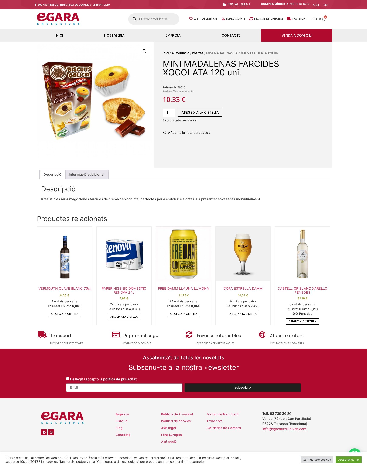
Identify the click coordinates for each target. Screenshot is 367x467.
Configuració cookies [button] (317, 459)
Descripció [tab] (52, 174)
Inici (59, 35)
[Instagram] (51, 432)
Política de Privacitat (177, 414)
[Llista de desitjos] (191, 18)
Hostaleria (114, 35)
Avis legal (168, 428)
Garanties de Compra (224, 428)
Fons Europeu (171, 435)
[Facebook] (44, 432)
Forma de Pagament (223, 414)
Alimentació (180, 53)
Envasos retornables (268, 18)
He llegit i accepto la (103, 379)
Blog (119, 428)
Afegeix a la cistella (200, 112)
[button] (144, 51)
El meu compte (235, 18)
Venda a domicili (297, 35)
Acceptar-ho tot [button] (348, 459)
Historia (121, 421)
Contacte (231, 35)
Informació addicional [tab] (86, 174)
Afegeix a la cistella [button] (64, 314)
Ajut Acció (169, 441)
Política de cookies (176, 421)
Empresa (173, 35)
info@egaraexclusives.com (284, 429)
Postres (197, 53)
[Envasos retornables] (251, 18)
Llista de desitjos (205, 18)
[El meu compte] (223, 18)
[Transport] (289, 18)
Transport (299, 18)
